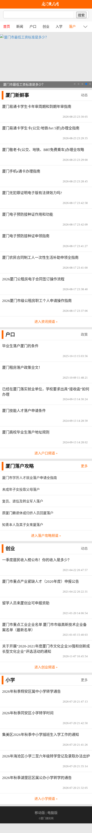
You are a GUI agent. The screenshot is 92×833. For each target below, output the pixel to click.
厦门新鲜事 (17, 95)
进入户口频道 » (46, 453)
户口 (33, 26)
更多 (84, 466)
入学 (59, 26)
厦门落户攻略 (20, 466)
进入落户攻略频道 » (46, 535)
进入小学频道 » (46, 799)
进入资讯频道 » (46, 322)
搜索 (81, 15)
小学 (10, 680)
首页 (6, 26)
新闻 (19, 26)
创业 (46, 26)
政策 (84, 334)
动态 (84, 95)
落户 (72, 26)
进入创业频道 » (46, 667)
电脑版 (52, 813)
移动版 (40, 813)
